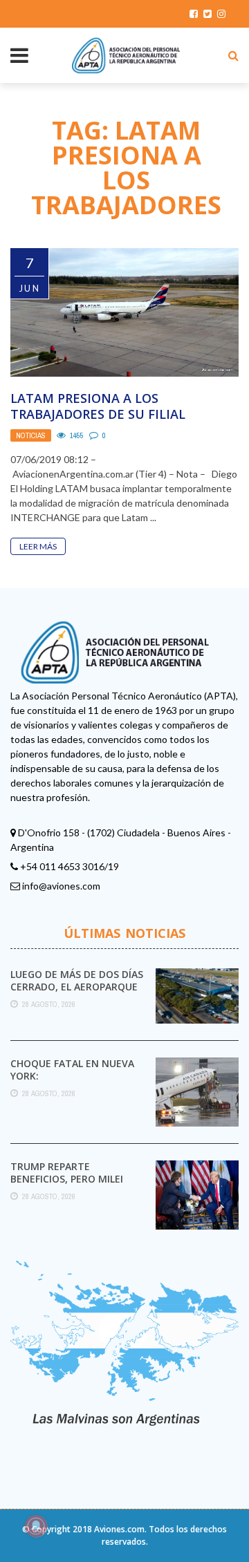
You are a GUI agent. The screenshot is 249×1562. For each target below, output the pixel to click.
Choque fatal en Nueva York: (72, 1069)
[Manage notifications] (36, 1526)
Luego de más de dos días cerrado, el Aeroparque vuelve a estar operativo (77, 987)
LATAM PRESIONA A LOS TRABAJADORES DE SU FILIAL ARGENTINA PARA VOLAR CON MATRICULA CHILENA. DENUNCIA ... (119, 422)
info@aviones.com (61, 886)
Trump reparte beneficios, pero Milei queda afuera (66, 1179)
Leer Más (38, 546)
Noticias (31, 435)
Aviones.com (119, 1529)
